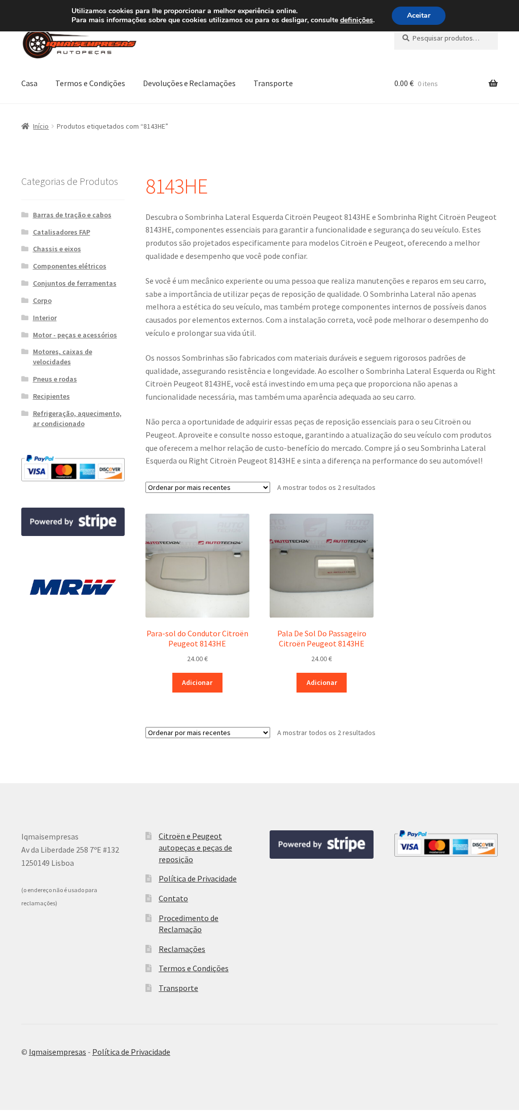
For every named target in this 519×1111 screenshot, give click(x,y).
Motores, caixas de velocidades (62, 356)
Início (41, 126)
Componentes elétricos (69, 266)
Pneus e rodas (55, 379)
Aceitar (418, 15)
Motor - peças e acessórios (75, 334)
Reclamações (182, 949)
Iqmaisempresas (57, 1052)
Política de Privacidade (198, 878)
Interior (45, 317)
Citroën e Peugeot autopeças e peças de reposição (195, 847)
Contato (173, 898)
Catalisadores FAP (61, 232)
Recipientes (51, 396)
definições (356, 20)
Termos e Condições (90, 83)
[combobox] (446, 38)
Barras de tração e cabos (72, 214)
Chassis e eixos (57, 248)
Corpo (42, 300)
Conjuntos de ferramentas (75, 283)
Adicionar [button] (197, 682)
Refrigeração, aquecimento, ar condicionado (77, 418)
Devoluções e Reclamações (189, 83)
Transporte (273, 83)
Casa (29, 83)
